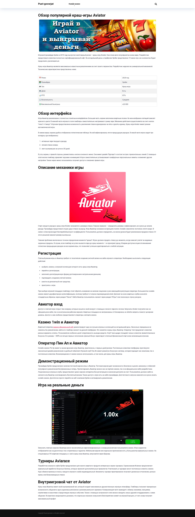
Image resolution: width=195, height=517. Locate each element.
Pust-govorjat (46, 3)
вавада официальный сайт (63, 327)
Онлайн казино (74, 4)
